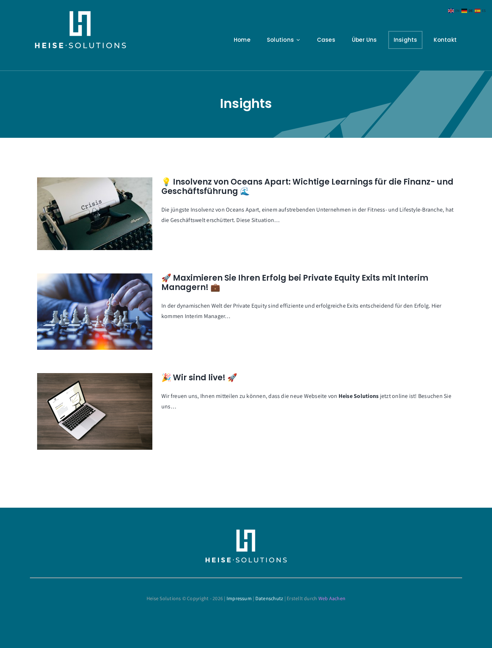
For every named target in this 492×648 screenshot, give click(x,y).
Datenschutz (269, 598)
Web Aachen (331, 598)
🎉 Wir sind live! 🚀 (199, 377)
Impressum (239, 598)
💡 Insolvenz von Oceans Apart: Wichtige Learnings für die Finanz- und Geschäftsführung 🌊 (307, 186)
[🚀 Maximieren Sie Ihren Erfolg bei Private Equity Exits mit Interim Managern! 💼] (94, 311)
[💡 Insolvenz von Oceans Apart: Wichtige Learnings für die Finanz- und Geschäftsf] (94, 213)
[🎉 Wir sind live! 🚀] (94, 411)
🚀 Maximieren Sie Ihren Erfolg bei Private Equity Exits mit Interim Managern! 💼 (294, 282)
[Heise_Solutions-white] (80, 13)
